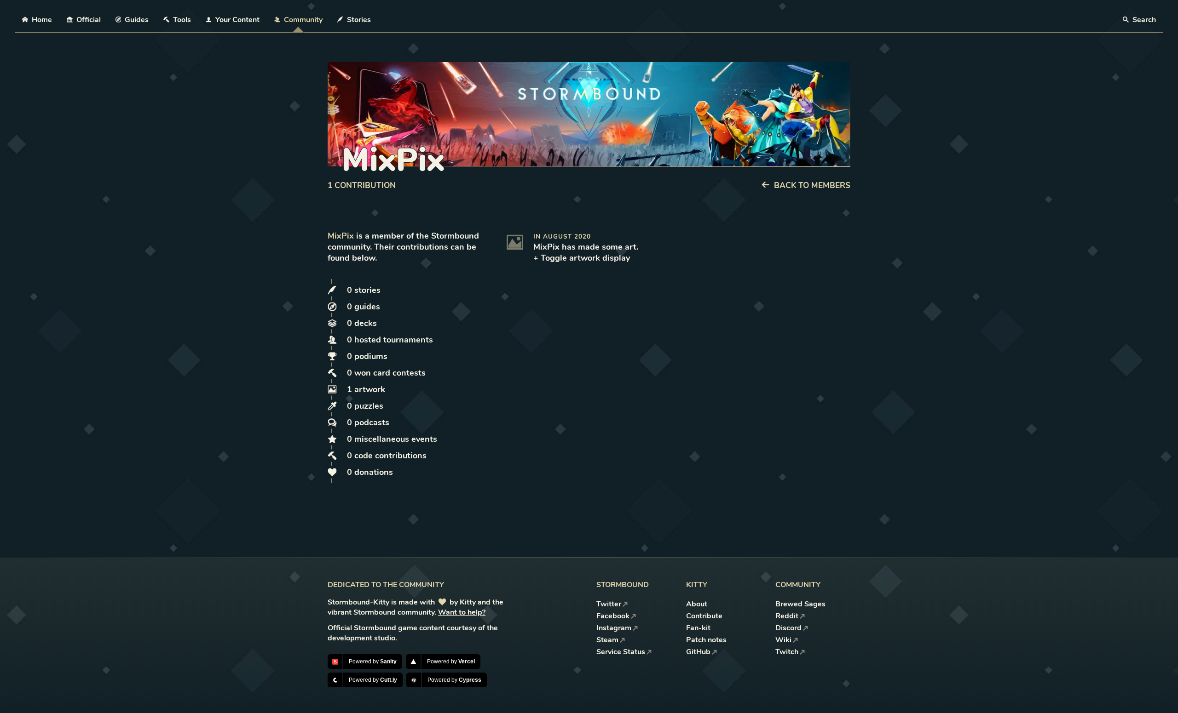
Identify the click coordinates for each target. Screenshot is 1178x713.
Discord (788, 628)
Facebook (612, 616)
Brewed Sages (800, 604)
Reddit (786, 616)
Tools (182, 20)
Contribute (704, 616)
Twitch (786, 652)
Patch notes (706, 640)
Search (1143, 20)
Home (42, 20)
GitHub (698, 652)
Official (88, 20)
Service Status (620, 652)
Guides (137, 20)
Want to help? (461, 612)
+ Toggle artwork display (581, 257)
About (696, 604)
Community (303, 20)
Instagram (613, 628)
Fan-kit (698, 628)
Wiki (783, 640)
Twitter (608, 604)
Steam (607, 640)
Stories (359, 20)
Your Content (237, 20)
